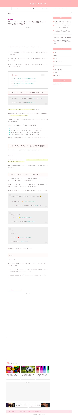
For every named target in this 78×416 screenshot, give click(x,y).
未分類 (55, 72)
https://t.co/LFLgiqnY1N (38, 98)
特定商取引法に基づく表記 (59, 8)
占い (55, 64)
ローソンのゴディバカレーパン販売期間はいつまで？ (25, 78)
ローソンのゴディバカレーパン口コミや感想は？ (24, 83)
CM (55, 52)
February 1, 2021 (38, 205)
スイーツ (14, 290)
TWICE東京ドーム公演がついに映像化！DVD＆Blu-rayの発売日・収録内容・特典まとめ (62, 42)
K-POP (55, 55)
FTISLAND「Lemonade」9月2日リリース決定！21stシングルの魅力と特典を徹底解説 (62, 36)
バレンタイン (19, 290)
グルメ (10, 290)
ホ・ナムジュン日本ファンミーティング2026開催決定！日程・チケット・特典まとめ (62, 32)
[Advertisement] (28, 36)
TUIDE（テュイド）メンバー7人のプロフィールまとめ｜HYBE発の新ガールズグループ (62, 22)
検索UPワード (11, 19)
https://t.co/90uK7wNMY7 (25, 237)
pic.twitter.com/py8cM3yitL (30, 201)
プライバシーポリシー (32, 8)
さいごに (16, 85)
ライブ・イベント (58, 61)
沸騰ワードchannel (39, 3)
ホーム (18, 8)
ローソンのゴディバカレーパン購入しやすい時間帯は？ (25, 81)
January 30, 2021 (24, 241)
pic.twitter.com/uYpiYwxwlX (26, 217)
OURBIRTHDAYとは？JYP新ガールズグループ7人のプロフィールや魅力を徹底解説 (62, 26)
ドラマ (55, 58)
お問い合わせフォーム (46, 8)
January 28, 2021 (31, 102)
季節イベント (57, 67)
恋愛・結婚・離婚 (58, 69)
